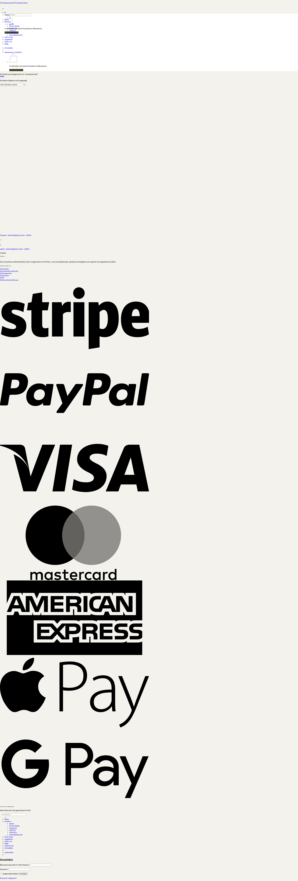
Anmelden (23, 874)
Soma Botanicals (15, 35)
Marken (8, 821)
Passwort (4, 869)
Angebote (9, 39)
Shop (7, 819)
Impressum (9, 846)
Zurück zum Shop (16, 70)
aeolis (11, 823)
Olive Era (13, 33)
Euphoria (13, 28)
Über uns (8, 41)
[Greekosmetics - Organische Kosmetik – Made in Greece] (14, 3)
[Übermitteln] (6, 817)
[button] (5, 12)
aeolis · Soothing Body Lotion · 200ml (14, 249)
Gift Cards (9, 37)
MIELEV (12, 30)
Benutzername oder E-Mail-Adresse (15, 865)
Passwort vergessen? (8, 878)
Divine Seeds (14, 26)
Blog (6, 44)
